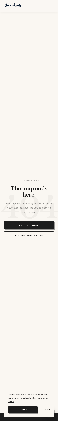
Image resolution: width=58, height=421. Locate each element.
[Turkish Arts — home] (12, 5)
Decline (45, 409)
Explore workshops (29, 235)
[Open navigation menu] (52, 5)
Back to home (29, 225)
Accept (22, 409)
